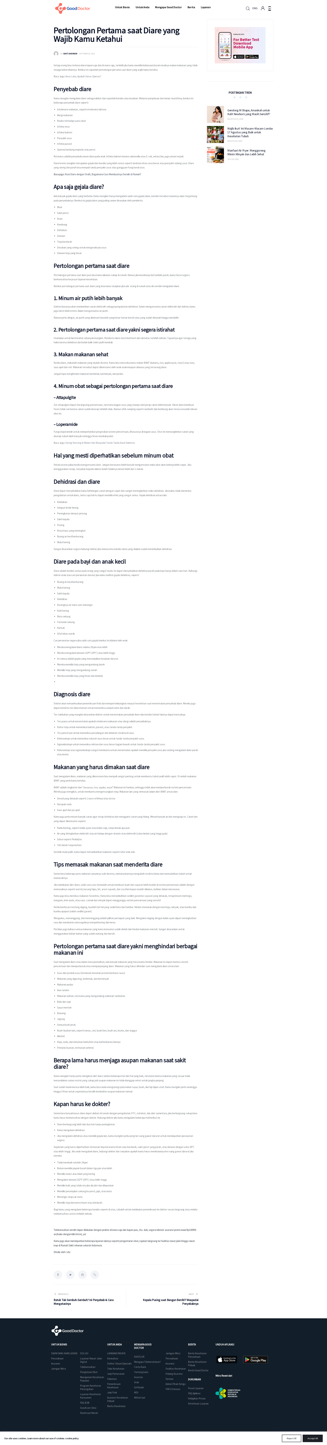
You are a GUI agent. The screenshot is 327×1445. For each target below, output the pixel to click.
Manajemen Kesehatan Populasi (92, 1379)
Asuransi (55, 1363)
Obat (159, 431)
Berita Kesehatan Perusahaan (197, 1355)
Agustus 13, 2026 (235, 119)
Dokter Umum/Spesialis (119, 1363)
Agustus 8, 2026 (234, 141)
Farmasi (169, 1378)
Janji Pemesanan (116, 1373)
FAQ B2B (84, 1402)
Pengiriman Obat (89, 1372)
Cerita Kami (140, 1367)
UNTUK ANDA (114, 1344)
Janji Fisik (112, 1392)
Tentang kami (141, 1372)
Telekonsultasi (87, 1367)
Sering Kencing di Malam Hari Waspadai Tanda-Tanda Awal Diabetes (100, 442)
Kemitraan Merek (89, 1413)
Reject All (291, 1438)
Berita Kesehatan (116, 1406)
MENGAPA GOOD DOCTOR (143, 1346)
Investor (138, 1377)
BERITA (192, 1344)
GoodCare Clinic (88, 1407)
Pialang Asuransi (174, 1373)
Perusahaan (57, 1358)
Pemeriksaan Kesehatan (114, 1385)
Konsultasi (112, 1358)
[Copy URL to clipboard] (95, 1274)
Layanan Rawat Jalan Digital (91, 1360)
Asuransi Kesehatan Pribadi (117, 1399)
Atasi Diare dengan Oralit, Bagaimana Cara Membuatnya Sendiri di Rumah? (103, 174)
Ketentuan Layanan (198, 1403)
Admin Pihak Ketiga (175, 1384)
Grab (136, 1382)
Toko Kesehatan (115, 1368)
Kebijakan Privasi (196, 1398)
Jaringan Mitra (58, 1368)
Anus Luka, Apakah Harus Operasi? (83, 76)
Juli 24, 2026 (233, 159)
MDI (136, 1392)
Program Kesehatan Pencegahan (90, 1387)
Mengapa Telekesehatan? (147, 1361)
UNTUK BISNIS (59, 1344)
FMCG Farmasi (173, 1389)
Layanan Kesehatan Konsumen (90, 1396)
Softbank (139, 1387)
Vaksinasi (112, 1378)
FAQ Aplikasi (194, 1393)
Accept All (313, 1438)
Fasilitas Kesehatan (176, 1368)
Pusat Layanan (196, 1388)
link (77, 1234)
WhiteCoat (139, 1397)
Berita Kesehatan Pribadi (197, 1363)
